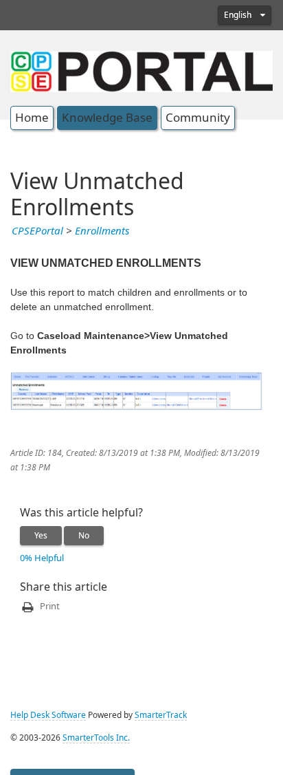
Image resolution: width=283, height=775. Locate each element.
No (83, 536)
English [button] (238, 15)
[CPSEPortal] (141, 70)
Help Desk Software (48, 715)
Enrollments (102, 231)
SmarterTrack (161, 715)
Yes (40, 536)
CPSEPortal (37, 231)
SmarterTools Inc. (96, 738)
